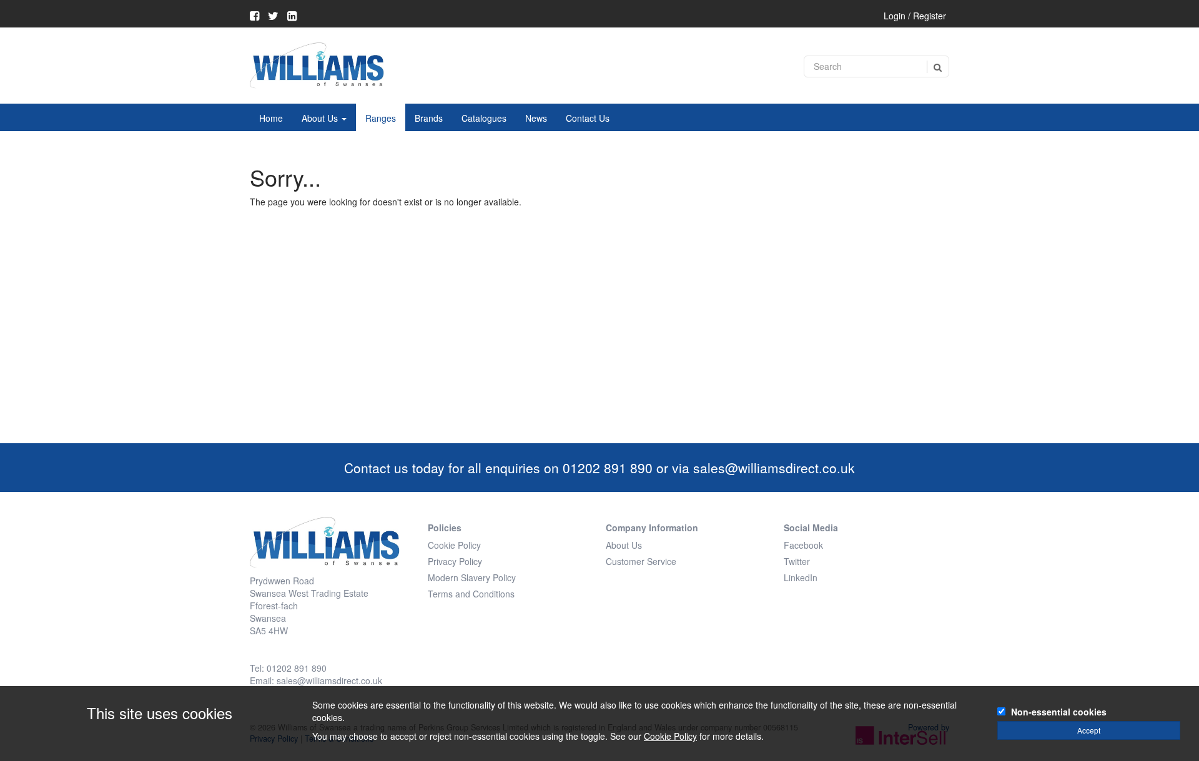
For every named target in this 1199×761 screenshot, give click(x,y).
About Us (321, 118)
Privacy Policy (455, 561)
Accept (1088, 730)
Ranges (380, 118)
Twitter (797, 561)
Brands (429, 118)
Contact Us (587, 118)
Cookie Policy (454, 545)
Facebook (803, 545)
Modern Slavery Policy (472, 577)
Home (271, 118)
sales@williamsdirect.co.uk (774, 467)
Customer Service (641, 561)
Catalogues (483, 118)
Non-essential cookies (1059, 711)
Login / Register (915, 15)
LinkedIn (800, 577)
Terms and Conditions (471, 593)
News (536, 118)
